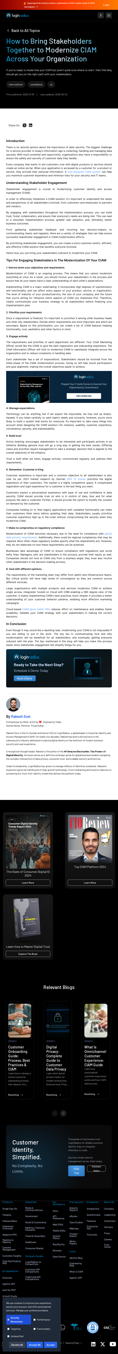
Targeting (15, 1328)
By (18, 716)
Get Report (29, 6)
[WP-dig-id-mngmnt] (59, 387)
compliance (36, 84)
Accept (51, 1344)
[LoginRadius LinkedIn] (93, 1344)
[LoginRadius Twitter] (102, 1344)
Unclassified (17, 1336)
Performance (43, 1319)
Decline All (17, 1344)
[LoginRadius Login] (101, 15)
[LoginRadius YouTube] (113, 1344)
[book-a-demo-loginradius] (59, 668)
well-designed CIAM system (84, 171)
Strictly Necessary (17, 1319)
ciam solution (16, 84)
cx (51, 84)
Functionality (43, 1328)
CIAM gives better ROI (35, 609)
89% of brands (76, 479)
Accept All (34, 1344)
